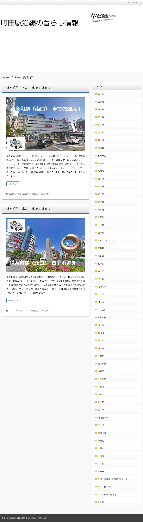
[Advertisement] (71, 51)
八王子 (101, 471)
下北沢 (101, 387)
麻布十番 (102, 155)
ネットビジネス (105, 487)
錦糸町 (46, 194)
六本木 (101, 163)
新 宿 (101, 94)
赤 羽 (101, 271)
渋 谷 (101, 109)
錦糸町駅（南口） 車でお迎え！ (28, 87)
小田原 (101, 456)
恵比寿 (101, 117)
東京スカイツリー (106, 240)
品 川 (101, 132)
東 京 (101, 194)
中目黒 (101, 371)
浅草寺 (101, 233)
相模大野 (102, 433)
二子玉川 (102, 309)
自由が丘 (102, 363)
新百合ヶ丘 (103, 417)
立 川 (101, 464)
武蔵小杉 (102, 317)
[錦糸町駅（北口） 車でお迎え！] (45, 245)
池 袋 (101, 279)
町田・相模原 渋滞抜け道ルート (113, 479)
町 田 (101, 425)
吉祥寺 (101, 394)
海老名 (101, 440)
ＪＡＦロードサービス (108, 494)
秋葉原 (101, 217)
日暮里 (101, 256)
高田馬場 (102, 286)
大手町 (101, 202)
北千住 (101, 263)
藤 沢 (101, 340)
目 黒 (101, 125)
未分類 (101, 502)
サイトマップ (136, 2)
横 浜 (101, 325)
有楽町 (101, 186)
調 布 (101, 402)
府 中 (101, 410)
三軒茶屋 (102, 379)
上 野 (101, 225)
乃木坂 (101, 171)
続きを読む (12, 184)
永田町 (101, 148)
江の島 (101, 356)
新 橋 (101, 140)
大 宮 (101, 294)
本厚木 (101, 448)
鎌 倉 (101, 348)
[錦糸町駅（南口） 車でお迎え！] (45, 124)
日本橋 (101, 209)
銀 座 (101, 179)
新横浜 (101, 333)
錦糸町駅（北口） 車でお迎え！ (28, 208)
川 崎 (101, 302)
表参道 (101, 101)
